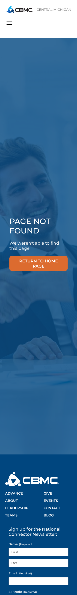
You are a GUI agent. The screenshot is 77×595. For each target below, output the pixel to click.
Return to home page (38, 263)
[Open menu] (9, 23)
